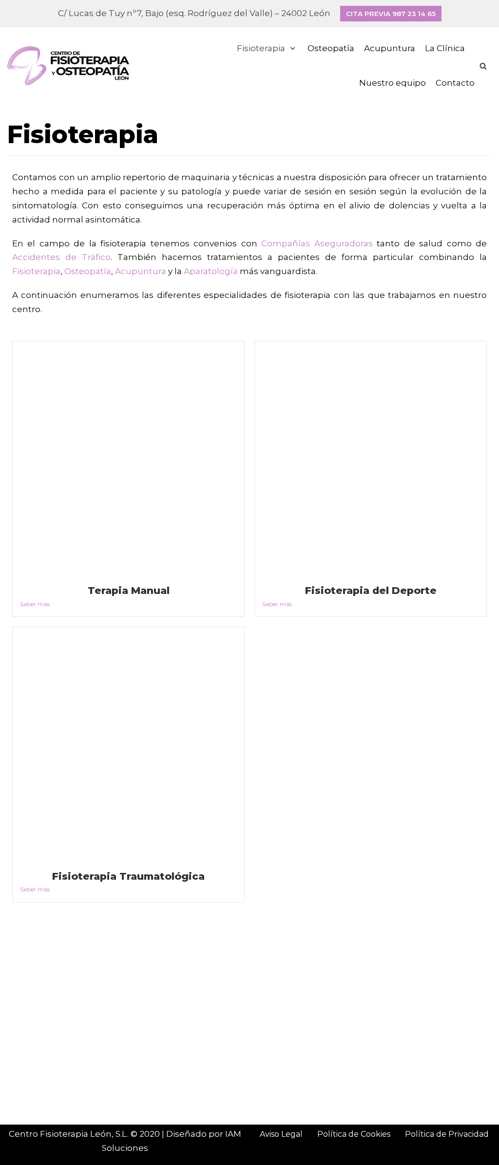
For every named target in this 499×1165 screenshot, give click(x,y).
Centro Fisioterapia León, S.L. (69, 1134)
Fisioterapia (36, 271)
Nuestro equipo (392, 83)
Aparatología (211, 271)
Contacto (455, 83)
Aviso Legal (281, 1134)
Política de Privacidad (447, 1134)
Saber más (35, 604)
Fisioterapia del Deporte (371, 590)
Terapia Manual (129, 590)
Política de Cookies (353, 1134)
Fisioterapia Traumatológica (128, 876)
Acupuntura (389, 48)
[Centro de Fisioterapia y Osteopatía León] (68, 65)
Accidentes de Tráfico (61, 257)
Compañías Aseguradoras (316, 243)
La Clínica (445, 48)
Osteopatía (330, 48)
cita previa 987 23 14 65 (391, 14)
